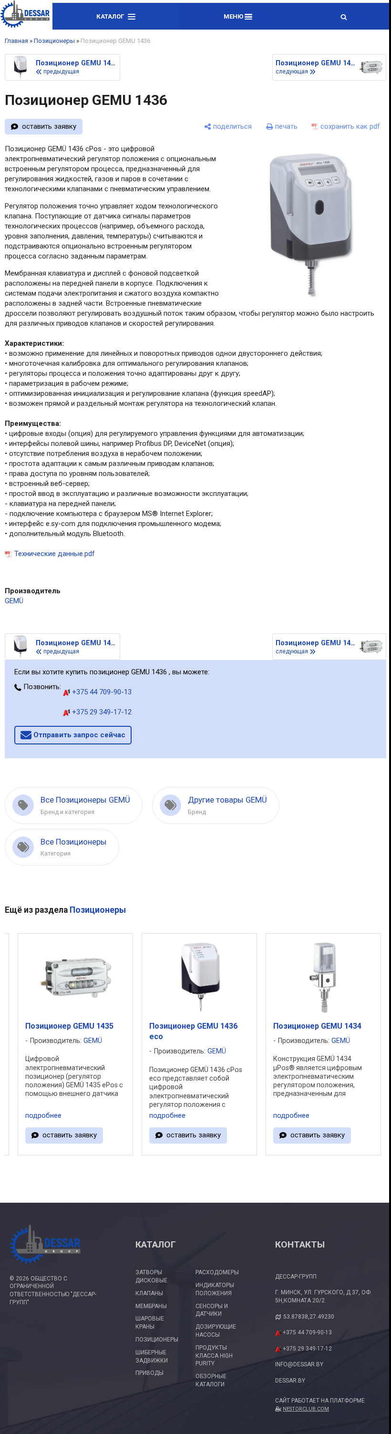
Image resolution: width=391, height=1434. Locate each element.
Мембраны (151, 1306)
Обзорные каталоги (211, 1380)
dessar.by (290, 1380)
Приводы (149, 1373)
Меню (234, 16)
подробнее (43, 1115)
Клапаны (149, 1293)
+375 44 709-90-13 (101, 692)
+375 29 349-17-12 (101, 712)
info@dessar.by (299, 1364)
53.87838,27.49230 (308, 1316)
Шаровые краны (149, 1322)
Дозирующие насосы (216, 1330)
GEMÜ (14, 601)
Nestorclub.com (306, 1409)
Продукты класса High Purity (214, 1355)
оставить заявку (49, 126)
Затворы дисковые (151, 1276)
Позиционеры (54, 40)
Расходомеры (217, 1272)
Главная (16, 40)
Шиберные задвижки (151, 1356)
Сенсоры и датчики (212, 1310)
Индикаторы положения (215, 1289)
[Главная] (25, 15)
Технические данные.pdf (54, 553)
